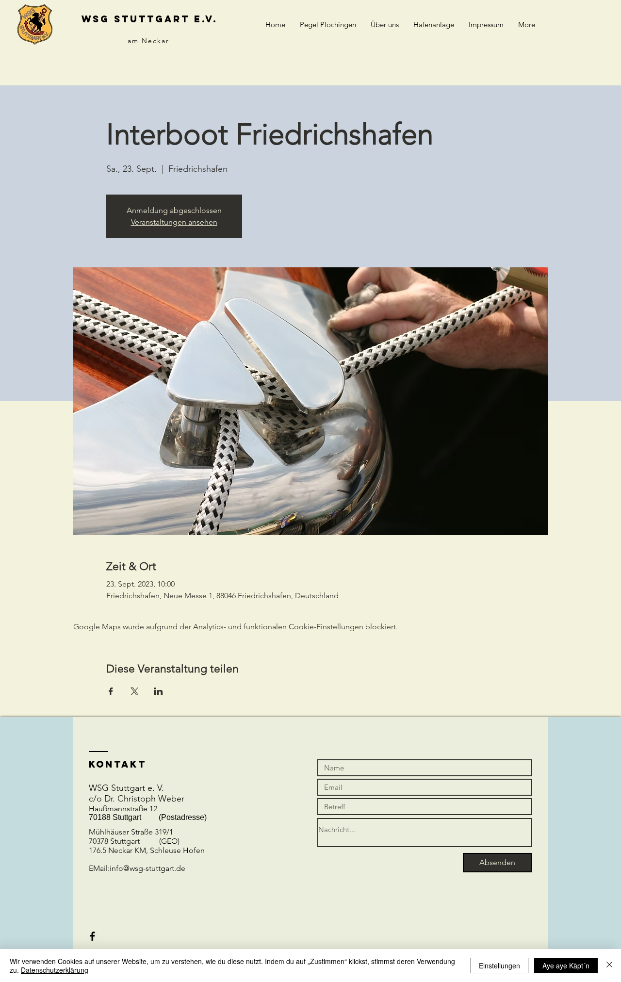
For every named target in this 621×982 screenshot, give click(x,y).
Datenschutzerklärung (54, 970)
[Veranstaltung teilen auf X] (134, 691)
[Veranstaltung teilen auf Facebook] (110, 691)
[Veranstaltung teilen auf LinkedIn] (158, 691)
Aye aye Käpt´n (565, 965)
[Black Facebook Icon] (92, 936)
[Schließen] (609, 965)
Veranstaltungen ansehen (174, 222)
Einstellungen (499, 965)
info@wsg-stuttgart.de (147, 868)
